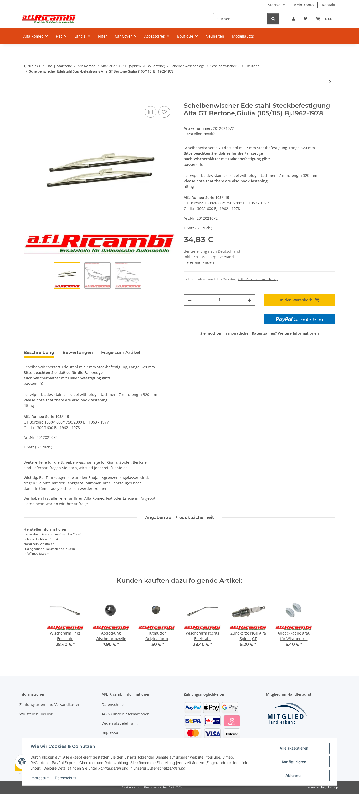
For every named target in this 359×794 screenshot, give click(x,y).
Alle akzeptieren (294, 748)
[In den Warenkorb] (28, 99)
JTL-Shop (331, 787)
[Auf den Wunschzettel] (164, 112)
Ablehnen (294, 775)
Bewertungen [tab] (78, 352)
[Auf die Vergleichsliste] (150, 112)
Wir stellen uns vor (36, 713)
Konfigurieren (294, 762)
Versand (226, 256)
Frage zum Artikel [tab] (120, 352)
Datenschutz (66, 778)
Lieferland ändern (200, 262)
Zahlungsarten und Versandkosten (49, 704)
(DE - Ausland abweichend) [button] (258, 279)
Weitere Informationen (298, 333)
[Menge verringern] (190, 300)
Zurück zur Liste (39, 66)
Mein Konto (303, 4)
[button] (293, 19)
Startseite (276, 4)
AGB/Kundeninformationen (126, 713)
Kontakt (328, 4)
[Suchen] (273, 18)
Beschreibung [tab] (39, 352)
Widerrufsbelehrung (120, 723)
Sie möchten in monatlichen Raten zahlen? (259, 333)
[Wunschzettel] (305, 19)
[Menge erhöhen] (249, 300)
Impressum (39, 778)
